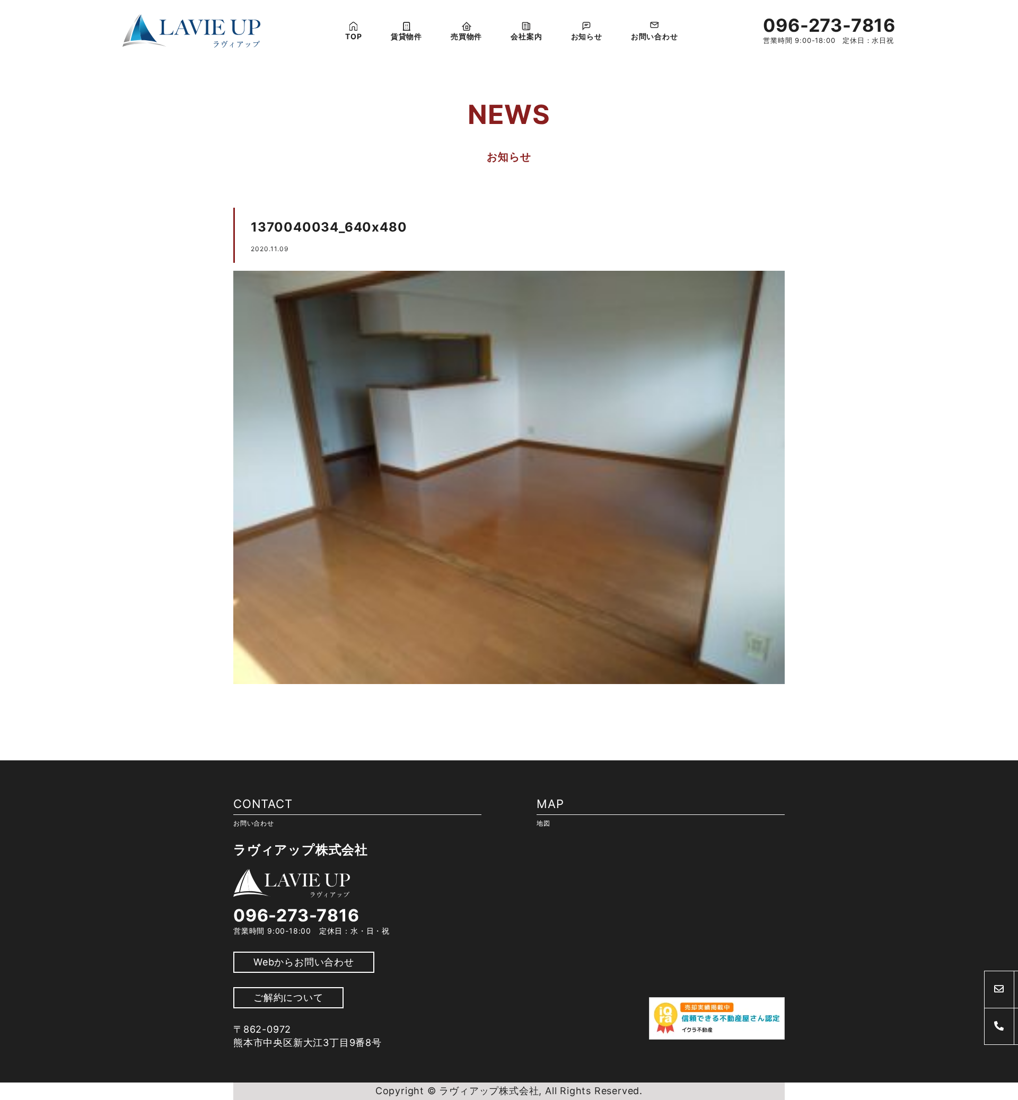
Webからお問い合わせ (303, 962)
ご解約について (288, 997)
